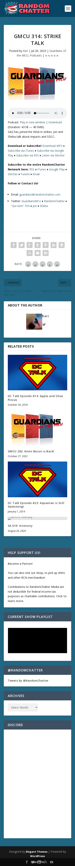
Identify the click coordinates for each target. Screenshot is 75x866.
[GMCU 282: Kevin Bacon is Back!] (37, 428)
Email (36, 174)
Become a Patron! (20, 563)
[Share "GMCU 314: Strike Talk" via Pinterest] (46, 245)
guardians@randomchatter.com (39, 194)
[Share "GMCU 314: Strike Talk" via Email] (38, 253)
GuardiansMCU (31, 201)
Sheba (44, 206)
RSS (31, 169)
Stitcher (13, 174)
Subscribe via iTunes (21, 150)
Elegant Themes (36, 851)
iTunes (41, 169)
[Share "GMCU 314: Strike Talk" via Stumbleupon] (30, 253)
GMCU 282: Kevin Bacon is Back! (31, 451)
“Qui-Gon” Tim (20, 206)
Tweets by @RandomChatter (28, 680)
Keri (25, 51)
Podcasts (36, 55)
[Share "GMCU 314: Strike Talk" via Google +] (30, 245)
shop (39, 573)
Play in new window (32, 122)
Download (55, 122)
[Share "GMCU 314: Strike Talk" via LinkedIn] (54, 245)
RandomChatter (54, 201)
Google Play (57, 169)
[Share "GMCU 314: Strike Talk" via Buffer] (62, 245)
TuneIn (25, 174)
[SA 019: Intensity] (37, 518)
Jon (35, 206)
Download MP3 (52, 146)
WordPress (37, 856)
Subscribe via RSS (27, 155)
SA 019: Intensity (20, 526)
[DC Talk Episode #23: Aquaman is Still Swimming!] (37, 479)
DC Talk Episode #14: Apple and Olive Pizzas (35, 397)
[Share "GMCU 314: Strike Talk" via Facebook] (14, 245)
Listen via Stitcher (53, 155)
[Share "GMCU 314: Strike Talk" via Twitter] (22, 245)
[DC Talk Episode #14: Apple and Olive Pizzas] (37, 372)
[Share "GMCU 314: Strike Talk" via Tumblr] (38, 245)
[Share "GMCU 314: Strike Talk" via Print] (46, 253)
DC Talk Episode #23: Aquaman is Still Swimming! (36, 504)
